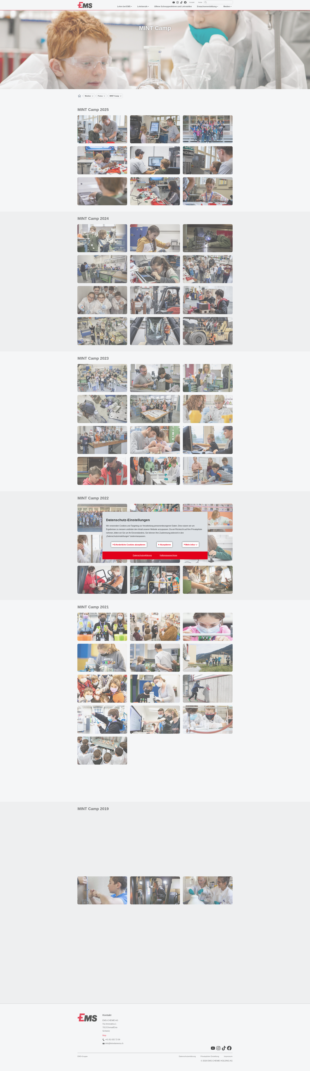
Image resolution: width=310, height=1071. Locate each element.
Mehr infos (190, 545)
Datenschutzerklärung (142, 555)
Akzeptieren (165, 545)
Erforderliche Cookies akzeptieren (129, 545)
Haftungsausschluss (168, 555)
